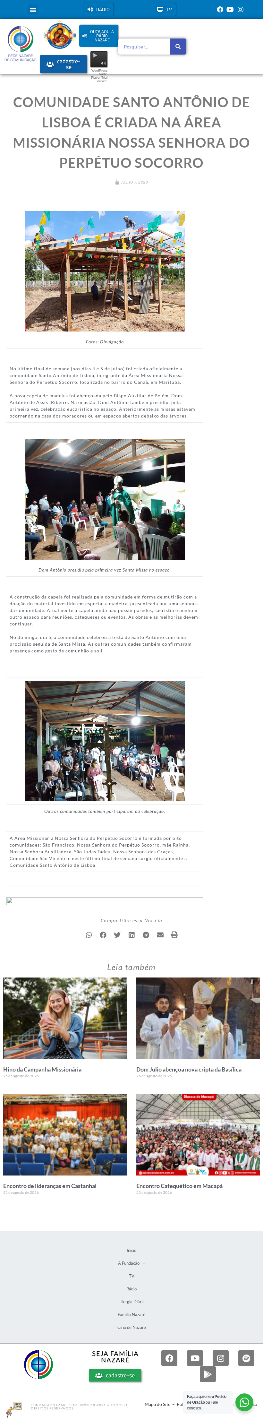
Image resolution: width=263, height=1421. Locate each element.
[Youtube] (230, 9)
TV (131, 1276)
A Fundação (129, 1263)
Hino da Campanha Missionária (42, 1069)
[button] (33, 9)
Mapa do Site (157, 1404)
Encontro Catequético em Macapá (179, 1185)
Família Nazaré (131, 1314)
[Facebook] (220, 9)
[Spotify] (246, 1358)
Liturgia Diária (131, 1301)
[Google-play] (208, 1374)
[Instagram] (240, 9)
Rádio (131, 1288)
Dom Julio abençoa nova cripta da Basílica (189, 1069)
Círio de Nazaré (131, 1327)
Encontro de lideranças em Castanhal (50, 1185)
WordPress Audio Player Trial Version (99, 76)
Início (131, 1250)
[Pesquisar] (178, 47)
